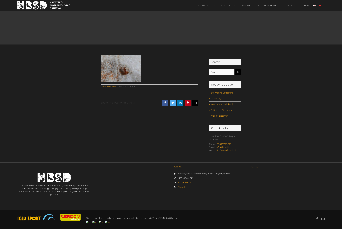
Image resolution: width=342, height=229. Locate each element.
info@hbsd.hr (223, 147)
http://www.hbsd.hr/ (225, 150)
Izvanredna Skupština (222, 93)
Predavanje (216, 98)
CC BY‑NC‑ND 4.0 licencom (166, 218)
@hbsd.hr (182, 187)
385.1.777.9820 (224, 144)
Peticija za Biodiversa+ (222, 110)
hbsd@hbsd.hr (184, 182)
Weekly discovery (220, 116)
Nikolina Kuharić (109, 86)
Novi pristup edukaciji (222, 104)
